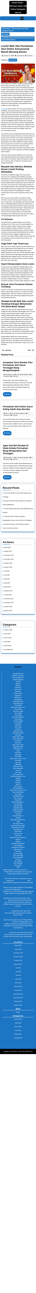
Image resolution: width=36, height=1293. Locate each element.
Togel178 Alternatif (18, 810)
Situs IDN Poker (7, 921)
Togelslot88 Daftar (18, 746)
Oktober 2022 (8, 606)
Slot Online (5, 34)
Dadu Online (18, 727)
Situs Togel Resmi (18, 774)
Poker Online (8, 637)
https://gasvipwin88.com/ (18, 819)
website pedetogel (18, 679)
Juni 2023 (7, 575)
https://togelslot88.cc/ (18, 802)
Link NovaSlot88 (18, 721)
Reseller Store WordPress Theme (13, 1051)
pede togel (18, 735)
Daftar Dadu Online (18, 737)
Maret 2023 (7, 587)
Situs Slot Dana (18, 798)
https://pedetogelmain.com (18, 776)
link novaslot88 (18, 853)
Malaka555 (18, 800)
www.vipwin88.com (18, 677)
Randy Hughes (24, 374)
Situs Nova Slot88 (18, 711)
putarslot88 (18, 760)
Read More (8, 395)
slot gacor (18, 859)
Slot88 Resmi (18, 697)
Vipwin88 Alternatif (18, 673)
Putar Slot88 (18, 705)
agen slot (18, 762)
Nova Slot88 (18, 709)
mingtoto (18, 841)
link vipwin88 (18, 861)
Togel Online (7, 645)
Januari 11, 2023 (9, 55)
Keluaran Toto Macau (18, 675)
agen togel (18, 835)
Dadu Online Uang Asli (20, 880)
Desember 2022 (8, 598)
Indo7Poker (18, 687)
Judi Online (7, 633)
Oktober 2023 (8, 563)
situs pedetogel (18, 845)
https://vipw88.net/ (18, 788)
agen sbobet (18, 865)
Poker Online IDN (18, 739)
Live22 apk (4, 108)
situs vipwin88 (18, 804)
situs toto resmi (18, 833)
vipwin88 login (18, 812)
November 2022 (8, 602)
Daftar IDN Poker (18, 766)
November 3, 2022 (11, 457)
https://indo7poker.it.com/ (18, 707)
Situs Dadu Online (27, 889)
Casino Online (8, 630)
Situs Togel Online (18, 823)
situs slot (18, 770)
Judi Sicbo (18, 729)
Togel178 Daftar (18, 806)
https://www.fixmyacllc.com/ (18, 790)
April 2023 (7, 583)
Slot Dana (18, 851)
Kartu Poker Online (18, 744)
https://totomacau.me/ (18, 827)
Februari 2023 (8, 591)
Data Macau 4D (18, 731)
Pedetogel (30, 870)
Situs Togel (18, 772)
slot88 (18, 750)
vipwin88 (18, 780)
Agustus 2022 (8, 610)
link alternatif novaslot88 (18, 825)
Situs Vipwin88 (18, 863)
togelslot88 (18, 764)
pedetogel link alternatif (18, 843)
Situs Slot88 (18, 794)
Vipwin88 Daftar (18, 808)
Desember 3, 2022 (11, 374)
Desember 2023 (8, 555)
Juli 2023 (6, 571)
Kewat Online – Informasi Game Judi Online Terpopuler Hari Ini (15, 29)
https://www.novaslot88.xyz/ (18, 837)
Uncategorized (8, 649)
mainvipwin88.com (18, 815)
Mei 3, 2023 (9, 413)
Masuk (18, 1012)
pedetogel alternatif (18, 733)
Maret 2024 (7, 547)
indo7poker (18, 691)
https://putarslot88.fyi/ (18, 717)
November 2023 (8, 559)
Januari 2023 (8, 594)
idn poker (18, 782)
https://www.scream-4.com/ (18, 758)
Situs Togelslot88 (18, 768)
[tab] (22, 18)
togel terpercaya (18, 849)
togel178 (18, 681)
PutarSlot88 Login (18, 701)
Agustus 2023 (8, 567)
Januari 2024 (8, 551)
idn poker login (18, 693)
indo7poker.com (18, 748)
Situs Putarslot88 (18, 855)
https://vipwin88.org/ (18, 792)
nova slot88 (18, 756)
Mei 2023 (7, 579)
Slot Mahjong (18, 699)
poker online (18, 689)
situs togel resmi (18, 829)
